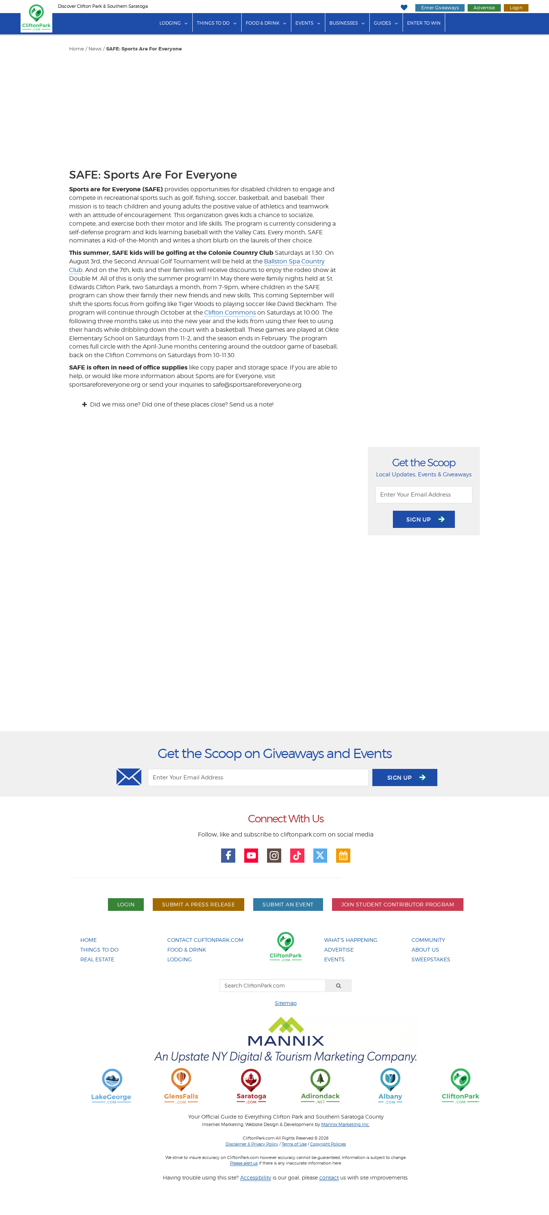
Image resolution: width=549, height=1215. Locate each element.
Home (76, 49)
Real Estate (97, 959)
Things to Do (213, 23)
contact (329, 1177)
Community (428, 940)
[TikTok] (297, 855)
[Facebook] (228, 855)
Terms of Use (294, 1144)
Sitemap (286, 1003)
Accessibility (255, 1177)
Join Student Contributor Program (397, 904)
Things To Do (99, 949)
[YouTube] (251, 855)
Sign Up (419, 519)
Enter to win (424, 23)
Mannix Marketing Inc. (345, 1124)
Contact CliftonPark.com (205, 940)
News (95, 49)
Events (304, 23)
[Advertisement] (205, 108)
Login (516, 7)
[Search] (339, 985)
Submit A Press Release (198, 904)
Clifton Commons (230, 312)
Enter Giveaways (440, 7)
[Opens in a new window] (111, 1085)
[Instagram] (274, 855)
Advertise (484, 7)
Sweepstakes (431, 959)
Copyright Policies (328, 1144)
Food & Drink (262, 23)
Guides (382, 23)
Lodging (170, 23)
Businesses (343, 23)
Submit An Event (288, 904)
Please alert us (244, 1163)
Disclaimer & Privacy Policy (252, 1144)
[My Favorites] (404, 8)
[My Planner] (343, 855)
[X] (320, 855)
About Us (425, 949)
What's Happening (351, 940)
